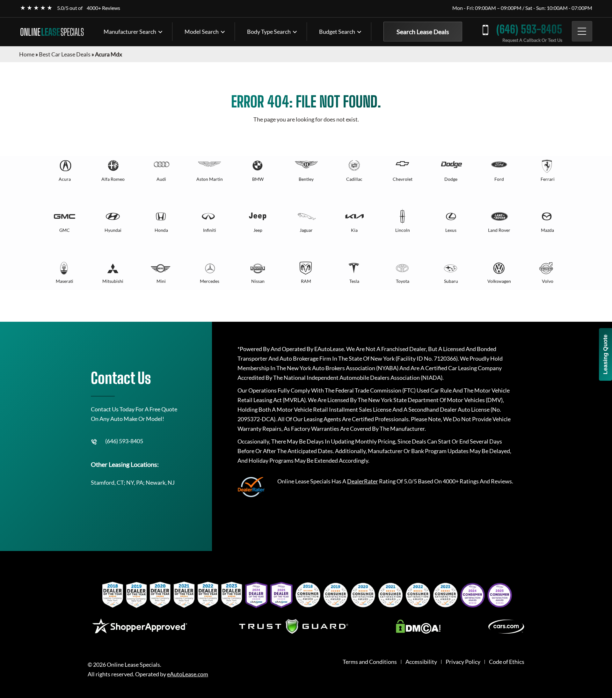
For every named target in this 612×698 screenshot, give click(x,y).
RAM (306, 281)
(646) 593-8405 (529, 29)
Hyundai (113, 230)
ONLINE (52, 32)
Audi (161, 179)
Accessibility (421, 662)
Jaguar (306, 230)
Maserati (64, 281)
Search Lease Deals (423, 31)
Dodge (450, 179)
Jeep (257, 230)
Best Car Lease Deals (65, 54)
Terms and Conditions (370, 662)
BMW (258, 179)
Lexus (450, 230)
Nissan (258, 281)
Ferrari (548, 179)
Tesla (354, 281)
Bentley (306, 179)
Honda (161, 230)
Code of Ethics (506, 662)
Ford (499, 179)
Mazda (547, 230)
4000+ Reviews (103, 8)
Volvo (547, 281)
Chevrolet (402, 179)
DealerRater (362, 481)
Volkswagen (499, 281)
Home (26, 54)
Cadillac (354, 179)
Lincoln (402, 230)
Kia (354, 230)
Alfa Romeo (113, 179)
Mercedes (209, 281)
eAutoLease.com (187, 674)
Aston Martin (209, 179)
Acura (65, 179)
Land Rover (499, 230)
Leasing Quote (605, 354)
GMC (64, 230)
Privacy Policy (463, 662)
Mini (161, 281)
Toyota (402, 281)
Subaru (451, 281)
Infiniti (209, 230)
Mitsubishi (112, 281)
